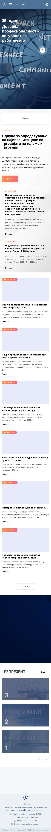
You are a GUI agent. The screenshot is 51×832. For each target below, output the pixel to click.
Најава (48, 7)
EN (23, 4)
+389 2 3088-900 (31, 817)
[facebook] (21, 804)
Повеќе (10, 179)
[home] (4, 4)
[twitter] (25, 804)
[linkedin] (29, 804)
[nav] (39, 760)
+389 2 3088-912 (30, 821)
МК (17, 4)
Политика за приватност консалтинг (19, 808)
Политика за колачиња (35, 810)
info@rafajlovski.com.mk (30, 824)
